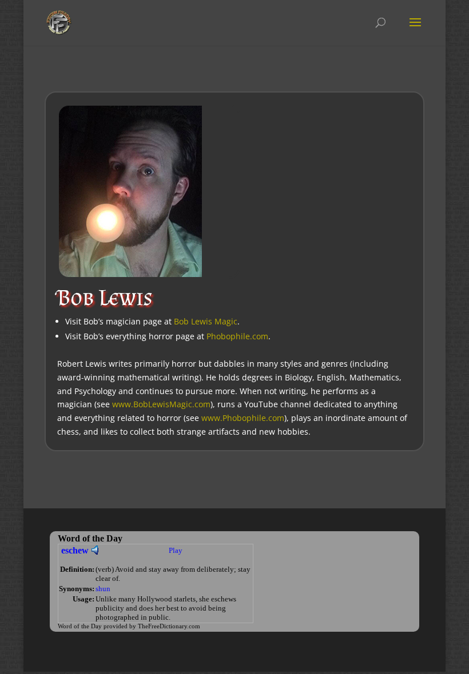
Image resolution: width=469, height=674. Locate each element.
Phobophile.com (237, 336)
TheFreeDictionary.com (169, 626)
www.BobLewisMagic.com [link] (161, 404)
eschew (75, 550)
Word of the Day (80, 626)
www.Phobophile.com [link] (242, 417)
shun (103, 588)
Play (175, 550)
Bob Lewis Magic (205, 321)
